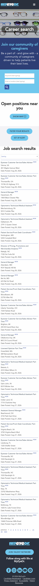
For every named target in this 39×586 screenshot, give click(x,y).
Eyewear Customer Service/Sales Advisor (17, 162)
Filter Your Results (19, 131)
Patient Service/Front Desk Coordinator (16, 232)
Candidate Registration (12, 578)
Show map (18, 116)
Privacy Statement (11, 581)
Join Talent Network (20, 552)
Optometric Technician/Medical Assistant (16, 205)
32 (2, 532)
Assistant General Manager (11, 410)
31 (33, 530)
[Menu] (34, 5)
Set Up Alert (19, 138)
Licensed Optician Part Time (11, 348)
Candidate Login (29, 578)
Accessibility (23, 581)
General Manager (7, 192)
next (5, 532)
